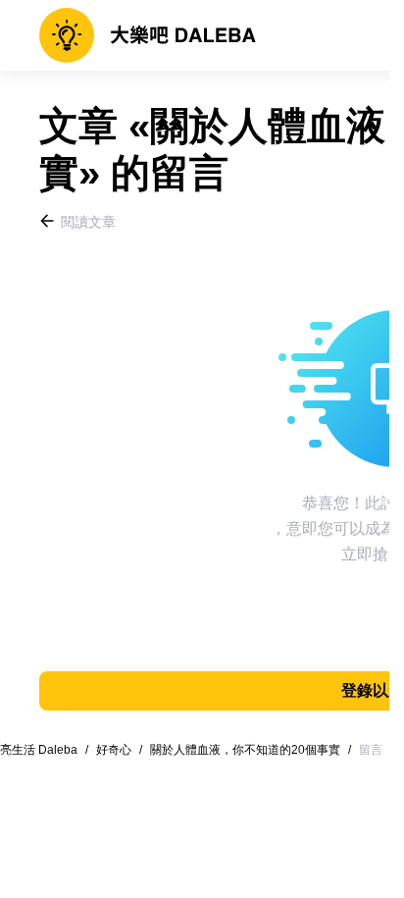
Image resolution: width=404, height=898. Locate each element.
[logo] (147, 35)
